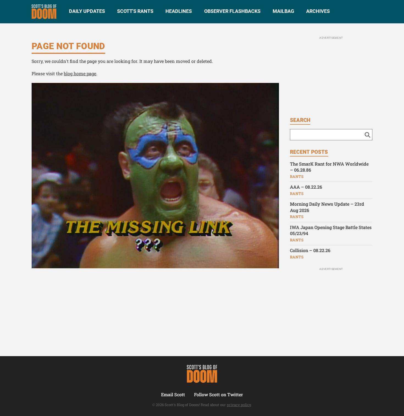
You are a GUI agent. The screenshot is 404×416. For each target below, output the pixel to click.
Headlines (178, 11)
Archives (318, 11)
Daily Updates (87, 11)
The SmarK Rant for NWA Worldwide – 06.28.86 (329, 167)
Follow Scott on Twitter (218, 394)
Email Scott (173, 394)
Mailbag (283, 11)
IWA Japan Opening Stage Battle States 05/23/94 (331, 230)
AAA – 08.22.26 (306, 187)
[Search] (367, 134)
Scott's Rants (135, 11)
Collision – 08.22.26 (310, 250)
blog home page (80, 73)
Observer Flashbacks (232, 11)
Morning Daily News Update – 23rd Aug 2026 (327, 207)
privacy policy (239, 404)
